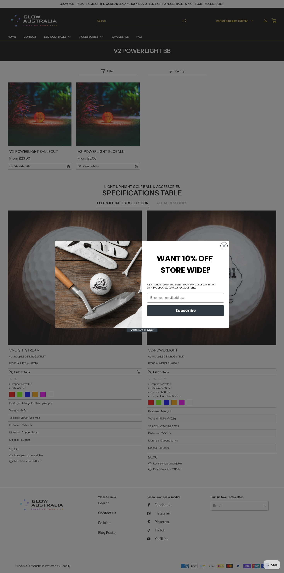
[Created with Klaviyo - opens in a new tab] (142, 330)
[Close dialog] (224, 245)
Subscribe (185, 310)
